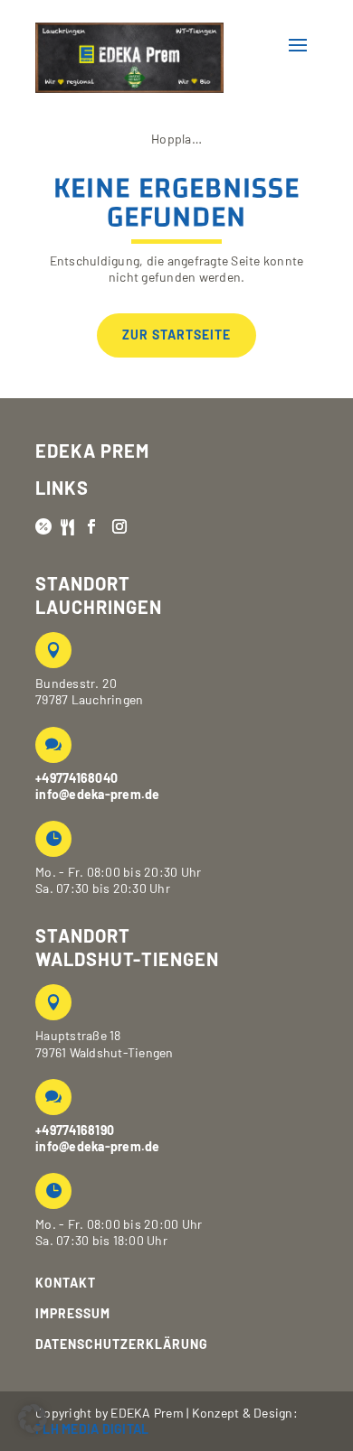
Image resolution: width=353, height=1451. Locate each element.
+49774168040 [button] (76, 778)
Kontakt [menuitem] (65, 1283)
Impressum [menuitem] (72, 1313)
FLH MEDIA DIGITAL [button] (91, 1429)
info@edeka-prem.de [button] (97, 794)
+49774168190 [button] (74, 1130)
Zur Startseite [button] (176, 334)
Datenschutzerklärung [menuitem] (121, 1344)
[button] (156, 45)
